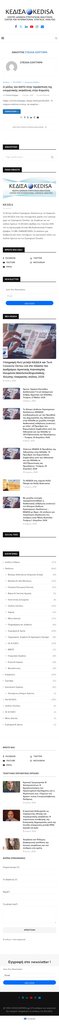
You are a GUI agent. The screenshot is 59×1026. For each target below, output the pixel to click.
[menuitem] (29, 1019)
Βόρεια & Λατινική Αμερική (32, 593)
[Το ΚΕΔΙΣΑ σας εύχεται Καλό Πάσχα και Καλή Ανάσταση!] (11, 485)
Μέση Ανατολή (32, 618)
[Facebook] (16, 26)
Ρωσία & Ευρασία (32, 662)
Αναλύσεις (30, 568)
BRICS (32, 649)
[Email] (42, 26)
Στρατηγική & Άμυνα (32, 631)
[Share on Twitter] (28, 117)
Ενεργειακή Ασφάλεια (32, 655)
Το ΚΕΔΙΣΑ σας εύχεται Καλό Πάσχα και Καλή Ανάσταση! (37, 482)
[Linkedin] (26, 26)
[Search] (56, 38)
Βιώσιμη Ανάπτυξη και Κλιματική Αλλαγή (32, 574)
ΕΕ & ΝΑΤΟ (32, 643)
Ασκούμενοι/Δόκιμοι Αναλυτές (32, 693)
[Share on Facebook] (24, 117)
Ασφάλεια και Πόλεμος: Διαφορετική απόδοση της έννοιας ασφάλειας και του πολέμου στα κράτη (36, 843)
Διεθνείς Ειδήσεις (30, 562)
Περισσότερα (11, 111)
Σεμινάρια (30, 680)
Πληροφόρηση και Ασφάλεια (32, 624)
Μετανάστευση (32, 668)
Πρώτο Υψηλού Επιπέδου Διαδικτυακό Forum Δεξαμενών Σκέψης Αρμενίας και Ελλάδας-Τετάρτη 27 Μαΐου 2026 (38, 393)
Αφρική (32, 612)
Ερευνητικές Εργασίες (30, 687)
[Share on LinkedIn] (31, 117)
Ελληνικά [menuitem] (31, 1018)
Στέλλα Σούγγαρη (31, 62)
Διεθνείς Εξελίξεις (32, 606)
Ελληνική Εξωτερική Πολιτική (32, 587)
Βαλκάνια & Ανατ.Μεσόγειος (32, 581)
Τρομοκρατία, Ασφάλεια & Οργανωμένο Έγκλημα (32, 637)
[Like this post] (21, 117)
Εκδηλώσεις (30, 674)
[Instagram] (37, 26)
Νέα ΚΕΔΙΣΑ (30, 699)
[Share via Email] (38, 117)
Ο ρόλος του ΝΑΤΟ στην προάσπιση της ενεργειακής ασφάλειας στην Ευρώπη (27, 88)
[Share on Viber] (34, 117)
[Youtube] (31, 26)
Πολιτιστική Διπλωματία (32, 599)
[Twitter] (20, 26)
